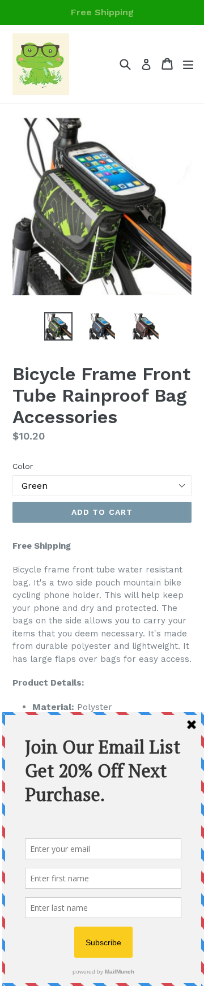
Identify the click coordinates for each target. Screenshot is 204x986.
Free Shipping (102, 12)
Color (22, 466)
